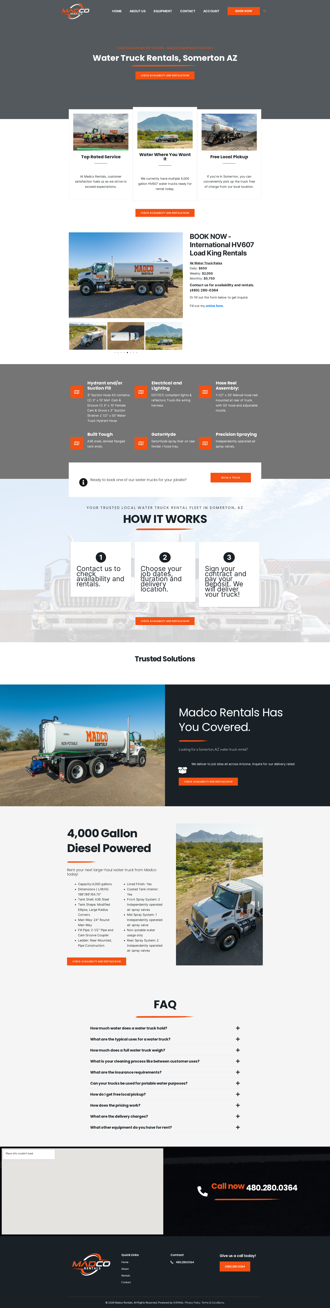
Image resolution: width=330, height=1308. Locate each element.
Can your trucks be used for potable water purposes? (138, 1083)
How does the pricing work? (115, 1105)
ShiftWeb (178, 1302)
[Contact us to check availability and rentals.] (101, 569)
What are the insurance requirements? (126, 1072)
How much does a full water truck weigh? (127, 1050)
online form (214, 306)
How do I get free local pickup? (118, 1094)
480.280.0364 (272, 1187)
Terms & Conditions (212, 1302)
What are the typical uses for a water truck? (130, 1039)
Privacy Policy (192, 1302)
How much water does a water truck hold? (128, 1028)
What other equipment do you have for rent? (131, 1127)
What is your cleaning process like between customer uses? (144, 1061)
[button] (244, 11)
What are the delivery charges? (119, 1116)
